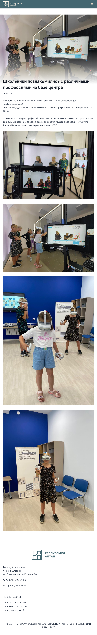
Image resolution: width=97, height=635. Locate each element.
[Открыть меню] (91, 4)
